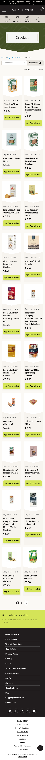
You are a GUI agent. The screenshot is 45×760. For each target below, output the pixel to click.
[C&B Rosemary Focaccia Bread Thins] (33, 191)
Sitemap (8, 658)
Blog (7, 693)
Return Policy (11, 639)
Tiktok (22, 711)
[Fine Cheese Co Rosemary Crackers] (11, 243)
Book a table (10, 702)
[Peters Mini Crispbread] (11, 403)
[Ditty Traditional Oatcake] (33, 243)
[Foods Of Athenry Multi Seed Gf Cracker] (11, 351)
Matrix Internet (22, 756)
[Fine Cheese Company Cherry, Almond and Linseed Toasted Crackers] (11, 500)
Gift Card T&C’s (12, 634)
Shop (8, 58)
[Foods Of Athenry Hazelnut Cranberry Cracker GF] (11, 294)
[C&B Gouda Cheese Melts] (11, 140)
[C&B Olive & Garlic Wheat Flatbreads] (11, 557)
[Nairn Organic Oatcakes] (32, 557)
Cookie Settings (12, 673)
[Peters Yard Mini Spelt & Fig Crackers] (33, 351)
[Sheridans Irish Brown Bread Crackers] (33, 140)
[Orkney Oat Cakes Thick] (33, 403)
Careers (8, 683)
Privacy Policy (11, 654)
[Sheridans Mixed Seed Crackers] (12, 86)
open (4, 10)
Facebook (16, 711)
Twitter (10, 711)
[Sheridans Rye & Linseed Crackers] (11, 451)
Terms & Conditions (13, 644)
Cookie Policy (11, 649)
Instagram (28, 711)
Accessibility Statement (15, 668)
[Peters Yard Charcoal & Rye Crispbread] (33, 500)
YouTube (34, 711)
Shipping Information (14, 697)
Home (3, 58)
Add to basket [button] (14, 117)
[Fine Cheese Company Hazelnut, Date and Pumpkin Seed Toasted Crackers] (33, 294)
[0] (42, 10)
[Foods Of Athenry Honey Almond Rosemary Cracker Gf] (33, 86)
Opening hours (11, 688)
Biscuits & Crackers (18, 58)
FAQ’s (8, 663)
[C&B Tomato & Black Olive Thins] (33, 451)
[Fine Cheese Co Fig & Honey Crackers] (11, 191)
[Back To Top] (40, 748)
